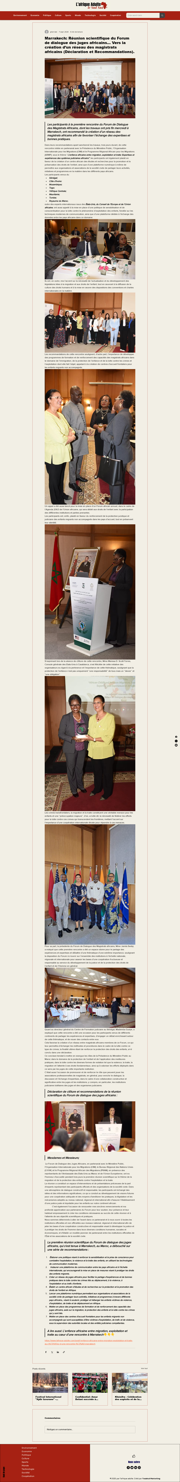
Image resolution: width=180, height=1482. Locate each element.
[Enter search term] (162, 15)
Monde (25, 1465)
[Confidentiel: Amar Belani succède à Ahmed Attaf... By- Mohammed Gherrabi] (90, 1383)
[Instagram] (139, 1467)
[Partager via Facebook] (46, 1352)
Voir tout (144, 1368)
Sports (25, 1462)
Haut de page (3, 1472)
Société (26, 1472)
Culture (25, 1458)
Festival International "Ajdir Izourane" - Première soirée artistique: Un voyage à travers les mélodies (49, 1398)
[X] (176, 741)
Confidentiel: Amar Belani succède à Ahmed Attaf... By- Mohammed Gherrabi (87, 1398)
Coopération (28, 1476)
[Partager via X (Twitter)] (52, 1352)
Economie (27, 1451)
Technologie (28, 1469)
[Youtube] (176, 745)
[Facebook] (176, 737)
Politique (26, 1455)
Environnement (29, 1448)
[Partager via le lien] (64, 1352)
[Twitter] (131, 1467)
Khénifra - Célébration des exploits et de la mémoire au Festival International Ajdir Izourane (128, 1398)
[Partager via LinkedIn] (58, 1352)
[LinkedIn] (135, 1467)
